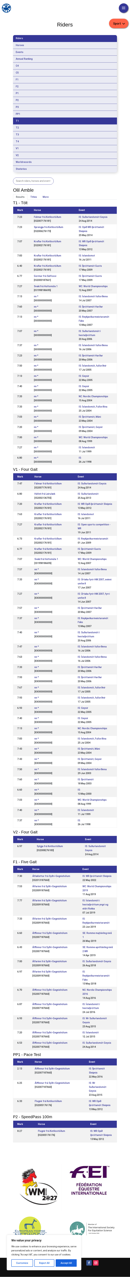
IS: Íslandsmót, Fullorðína (93, 406)
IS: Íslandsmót (87, 447)
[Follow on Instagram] (96, 1263)
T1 (17, 121)
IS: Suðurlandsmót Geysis (93, 217)
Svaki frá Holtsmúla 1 (46, 286)
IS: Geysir (84, 376)
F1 (17, 79)
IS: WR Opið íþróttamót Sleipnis (95, 504)
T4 (17, 141)
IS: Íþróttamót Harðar (91, 306)
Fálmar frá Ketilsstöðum (47, 217)
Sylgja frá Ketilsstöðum (50, 846)
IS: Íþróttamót (86, 779)
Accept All (66, 1263)
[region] (44, 1252)
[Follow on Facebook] (89, 1263)
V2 (17, 155)
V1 (17, 148)
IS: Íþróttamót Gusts (90, 266)
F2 (17, 86)
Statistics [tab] (21, 169)
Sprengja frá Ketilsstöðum (48, 227)
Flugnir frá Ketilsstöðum (48, 1101)
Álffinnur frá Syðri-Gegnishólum (49, 933)
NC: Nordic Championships (93, 396)
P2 (17, 100)
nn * (36, 296)
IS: (80, 457)
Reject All (44, 1263)
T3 (17, 134)
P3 (17, 107)
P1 (17, 93)
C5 (17, 72)
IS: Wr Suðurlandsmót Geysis (97, 1087)
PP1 (18, 114)
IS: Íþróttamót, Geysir (91, 427)
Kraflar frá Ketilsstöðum (47, 241)
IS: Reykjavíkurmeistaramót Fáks (96, 975)
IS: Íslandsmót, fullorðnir (92, 365)
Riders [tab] (19, 38)
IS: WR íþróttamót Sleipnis (97, 876)
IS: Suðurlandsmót (88, 493)
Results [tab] (20, 197)
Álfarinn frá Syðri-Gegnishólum (49, 886)
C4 (17, 65)
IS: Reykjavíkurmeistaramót (93, 538)
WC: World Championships (93, 286)
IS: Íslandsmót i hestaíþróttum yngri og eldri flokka (95, 904)
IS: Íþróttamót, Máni (90, 416)
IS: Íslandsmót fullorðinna (93, 296)
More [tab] (46, 197)
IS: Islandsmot (87, 255)
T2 (17, 127)
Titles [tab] (33, 197)
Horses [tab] (20, 45)
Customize (22, 1263)
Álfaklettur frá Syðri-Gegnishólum (51, 876)
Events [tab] (19, 52)
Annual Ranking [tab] (24, 58)
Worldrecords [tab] (24, 162)
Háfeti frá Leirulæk (44, 493)
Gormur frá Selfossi (45, 276)
